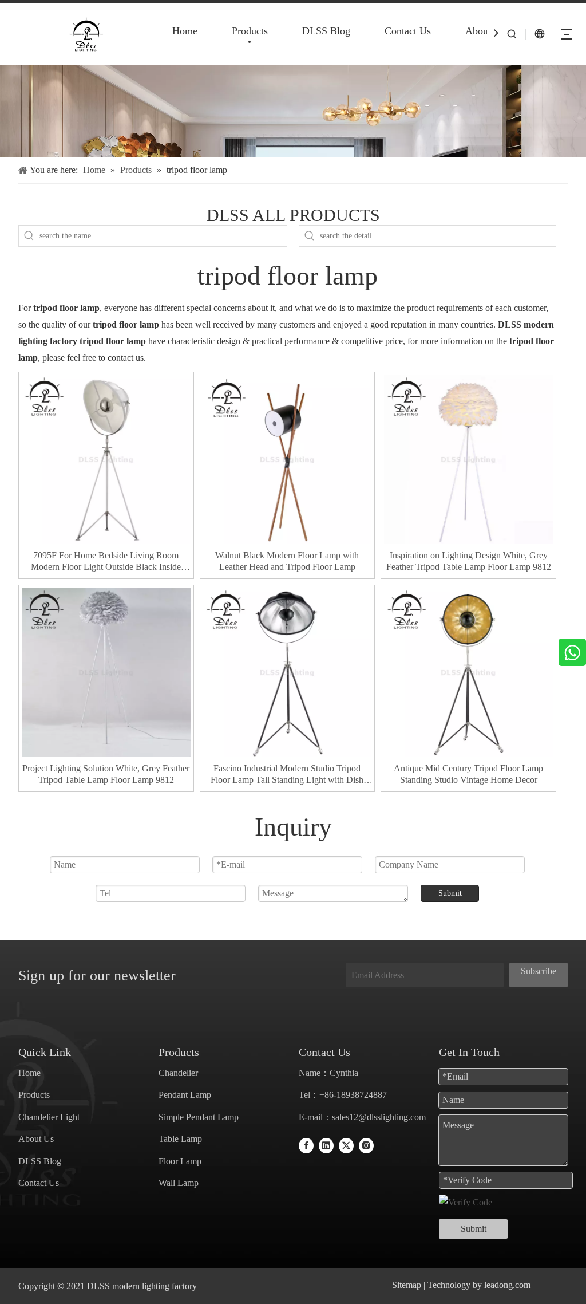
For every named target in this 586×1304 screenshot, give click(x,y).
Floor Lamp (180, 1161)
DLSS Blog (326, 31)
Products (250, 31)
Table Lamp (180, 1139)
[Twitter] (346, 1145)
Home (184, 31)
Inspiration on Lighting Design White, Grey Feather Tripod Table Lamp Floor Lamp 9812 (468, 561)
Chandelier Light (49, 1117)
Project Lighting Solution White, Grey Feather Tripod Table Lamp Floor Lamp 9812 (105, 774)
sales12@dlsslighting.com (379, 1117)
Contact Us (408, 31)
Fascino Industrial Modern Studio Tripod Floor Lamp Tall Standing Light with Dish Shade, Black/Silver (287, 774)
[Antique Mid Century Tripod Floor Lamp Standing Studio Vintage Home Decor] (468, 671)
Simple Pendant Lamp (199, 1117)
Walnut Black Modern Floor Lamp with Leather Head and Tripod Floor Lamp (287, 561)
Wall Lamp (179, 1183)
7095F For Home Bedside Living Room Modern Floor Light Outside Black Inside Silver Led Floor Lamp (106, 561)
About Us (485, 31)
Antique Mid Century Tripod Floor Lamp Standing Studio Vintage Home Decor (468, 774)
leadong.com (506, 1285)
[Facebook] (306, 1145)
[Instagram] (366, 1145)
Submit (450, 893)
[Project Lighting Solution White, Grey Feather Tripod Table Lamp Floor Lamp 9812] (106, 671)
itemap (409, 1285)
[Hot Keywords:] (29, 236)
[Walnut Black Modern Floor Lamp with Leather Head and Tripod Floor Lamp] (287, 458)
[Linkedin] (326, 1145)
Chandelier (178, 1073)
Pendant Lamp (185, 1095)
